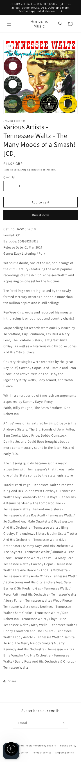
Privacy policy (19, 752)
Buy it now (40, 215)
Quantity (9, 177)
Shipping (25, 169)
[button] (9, 24)
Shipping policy (64, 752)
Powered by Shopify (44, 745)
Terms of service (41, 752)
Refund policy (68, 745)
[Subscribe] (63, 723)
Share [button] (12, 681)
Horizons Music (23, 745)
